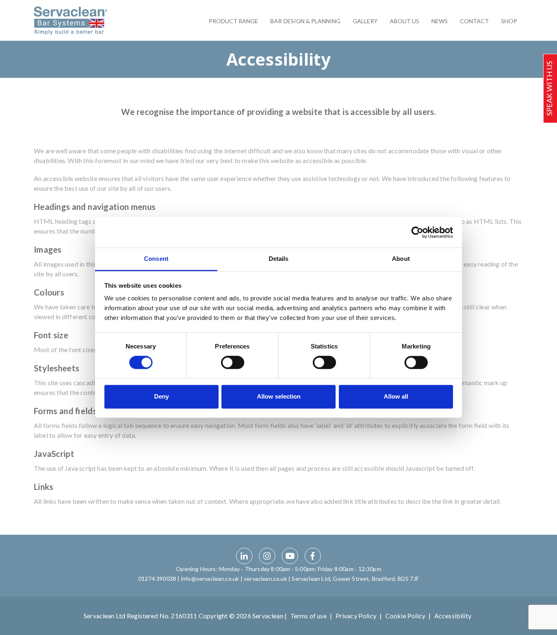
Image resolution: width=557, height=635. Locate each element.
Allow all (396, 396)
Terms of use (308, 616)
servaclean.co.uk (265, 578)
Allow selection (279, 396)
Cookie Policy (405, 616)
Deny (161, 396)
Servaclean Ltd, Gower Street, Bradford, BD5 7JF (355, 578)
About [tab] (401, 258)
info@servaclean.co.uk (210, 578)
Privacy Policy (356, 616)
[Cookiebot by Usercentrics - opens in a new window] (417, 232)
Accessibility (452, 616)
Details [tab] (279, 258)
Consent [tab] (156, 258)
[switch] (232, 362)
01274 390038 (157, 578)
